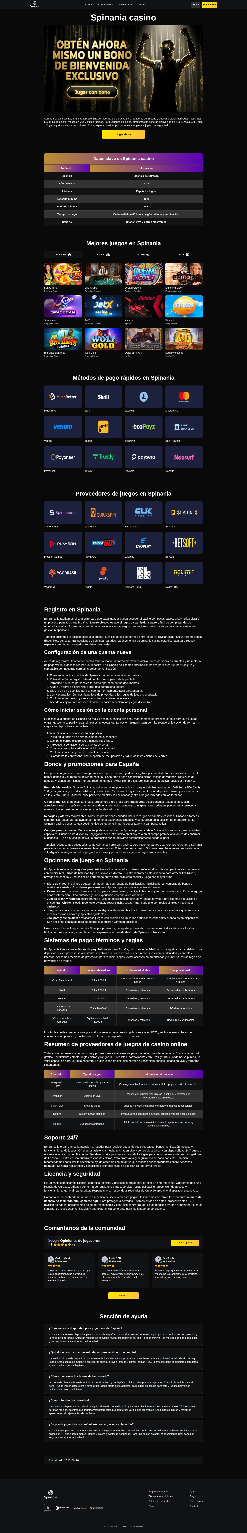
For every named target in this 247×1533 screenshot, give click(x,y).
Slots (181, 254)
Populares (61, 254)
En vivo (101, 254)
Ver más (123, 1295)
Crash (141, 254)
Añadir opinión (185, 1242)
